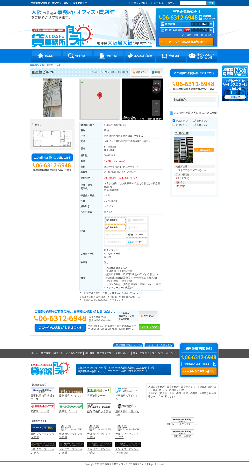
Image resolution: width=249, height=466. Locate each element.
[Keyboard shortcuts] (124, 118)
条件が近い (202, 125)
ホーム (34, 353)
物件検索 (77, 56)
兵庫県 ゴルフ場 (40, 411)
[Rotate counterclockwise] (153, 89)
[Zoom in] (156, 104)
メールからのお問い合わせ (199, 371)
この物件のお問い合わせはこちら (52, 157)
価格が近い (202, 121)
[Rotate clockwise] (159, 89)
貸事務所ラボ (62, 35)
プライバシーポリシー (165, 3)
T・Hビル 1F (182, 133)
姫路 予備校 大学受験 (99, 411)
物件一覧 (108, 56)
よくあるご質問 (139, 56)
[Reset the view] (156, 89)
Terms (141, 119)
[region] (142, 99)
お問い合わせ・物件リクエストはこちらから (235, 83)
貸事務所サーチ (96, 395)
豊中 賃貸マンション (70, 395)
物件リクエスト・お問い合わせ (202, 56)
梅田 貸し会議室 (182, 436)
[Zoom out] (156, 112)
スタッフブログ (139, 3)
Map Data (132, 119)
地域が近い (182, 121)
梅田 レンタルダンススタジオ (182, 424)
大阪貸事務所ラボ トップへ (128, 345)
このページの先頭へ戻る (159, 345)
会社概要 (171, 56)
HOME (46, 56)
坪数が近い (182, 125)
